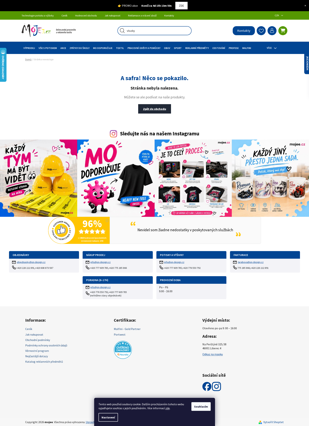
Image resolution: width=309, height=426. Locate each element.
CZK (277, 15)
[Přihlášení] (272, 30)
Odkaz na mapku (212, 354)
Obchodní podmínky (37, 340)
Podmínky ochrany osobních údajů (46, 345)
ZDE (181, 5)
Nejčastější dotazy (36, 356)
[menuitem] (29, 48)
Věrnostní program (37, 351)
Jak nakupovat (112, 15)
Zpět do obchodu (154, 109)
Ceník (64, 15)
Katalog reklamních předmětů (44, 361)
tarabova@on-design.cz (251, 262)
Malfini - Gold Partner (127, 329)
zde (167, 408)
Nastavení (108, 417)
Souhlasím (201, 406)
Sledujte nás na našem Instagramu (159, 133)
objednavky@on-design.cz (31, 262)
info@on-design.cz (100, 262)
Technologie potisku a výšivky (38, 15)
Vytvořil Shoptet (273, 422)
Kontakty (169, 15)
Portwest (120, 334)
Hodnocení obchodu (86, 15)
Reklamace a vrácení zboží (142, 15)
